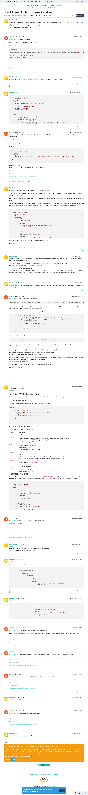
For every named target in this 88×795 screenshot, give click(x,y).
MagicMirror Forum (10, 1)
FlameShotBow (13, 188)
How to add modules (13, 65)
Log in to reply (79, 15)
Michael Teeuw (51, 786)
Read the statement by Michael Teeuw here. (44, 7)
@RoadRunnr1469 (20, 36)
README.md (14, 390)
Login (13, 759)
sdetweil (11, 36)
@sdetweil (21, 77)
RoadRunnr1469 (13, 20)
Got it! (62, 790)
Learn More (41, 791)
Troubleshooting (17, 15)
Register (8, 759)
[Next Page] (48, 765)
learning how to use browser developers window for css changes (22, 67)
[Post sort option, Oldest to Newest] (72, 15)
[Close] (82, 746)
